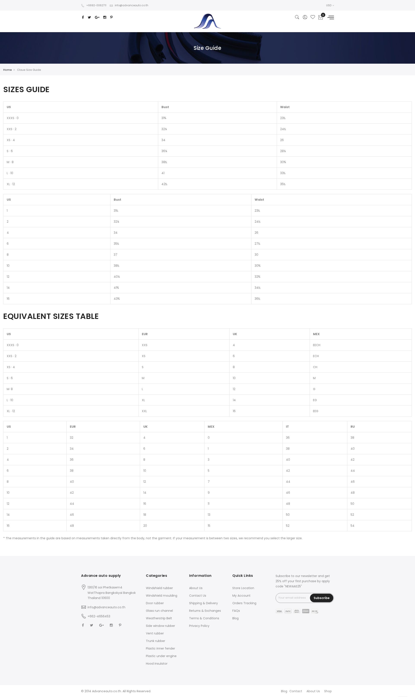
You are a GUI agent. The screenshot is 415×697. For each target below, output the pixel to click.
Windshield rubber (159, 588)
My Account (241, 595)
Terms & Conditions (204, 618)
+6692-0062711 (96, 5)
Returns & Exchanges (205, 611)
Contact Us (197, 595)
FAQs (236, 611)
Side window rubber (160, 626)
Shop (328, 691)
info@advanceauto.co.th (131, 5)
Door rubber (155, 603)
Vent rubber (155, 633)
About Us (196, 588)
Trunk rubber (155, 641)
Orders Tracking (244, 603)
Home (7, 70)
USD (329, 5)
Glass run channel (159, 611)
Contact (295, 691)
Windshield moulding (161, 595)
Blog (235, 618)
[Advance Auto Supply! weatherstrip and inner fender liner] (207, 21)
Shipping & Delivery (203, 603)
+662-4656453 (99, 616)
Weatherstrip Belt (159, 618)
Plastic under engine (161, 656)
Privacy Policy (199, 626)
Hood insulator (157, 663)
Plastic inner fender (160, 648)
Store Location (243, 588)
